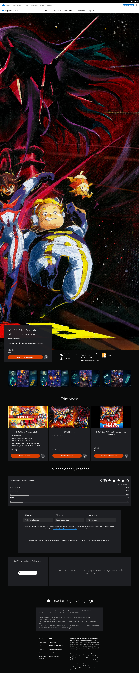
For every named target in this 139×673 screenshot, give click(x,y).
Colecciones (56, 11)
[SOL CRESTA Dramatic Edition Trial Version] (23, 378)
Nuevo (47, 11)
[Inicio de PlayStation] (3, 5)
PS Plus (26, 5)
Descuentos (68, 11)
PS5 (14, 5)
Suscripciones (80, 11)
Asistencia (49, 5)
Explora (91, 11)
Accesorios (33, 5)
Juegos (19, 5)
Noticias (41, 5)
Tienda (8, 5)
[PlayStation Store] (11, 10)
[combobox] (38, 520)
